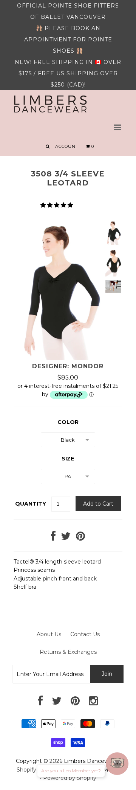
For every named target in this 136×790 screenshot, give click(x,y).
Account (67, 146)
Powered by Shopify (69, 778)
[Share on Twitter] (66, 538)
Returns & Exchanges (68, 652)
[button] (57, 205)
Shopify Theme (37, 769)
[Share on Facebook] (53, 538)
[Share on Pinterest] (80, 538)
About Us (49, 634)
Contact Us (85, 634)
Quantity (30, 503)
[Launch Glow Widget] (117, 763)
